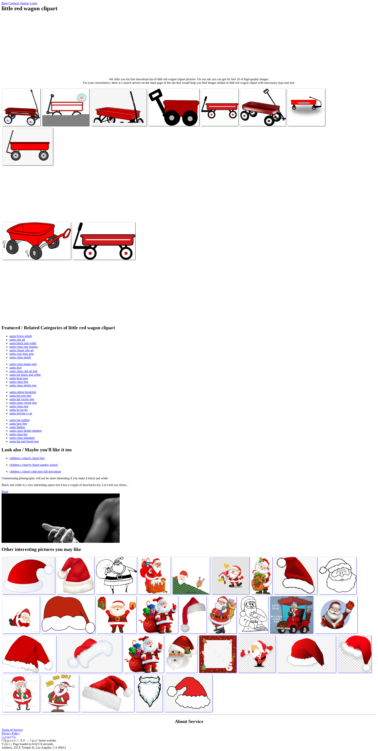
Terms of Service (12, 729)
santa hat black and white (25, 374)
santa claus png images (23, 346)
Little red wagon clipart (17, 120)
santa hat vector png (21, 399)
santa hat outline (19, 420)
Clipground (19, 739)
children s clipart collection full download (35, 471)
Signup (24, 3)
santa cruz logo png (21, 353)
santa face (15, 367)
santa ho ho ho (18, 409)
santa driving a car (20, 413)
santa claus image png (23, 364)
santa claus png (18, 406)
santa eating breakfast (22, 392)
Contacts (13, 3)
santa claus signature (22, 437)
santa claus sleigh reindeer (25, 430)
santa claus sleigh (20, 357)
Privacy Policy (11, 733)
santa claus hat (18, 434)
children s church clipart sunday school (33, 464)
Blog (5, 3)
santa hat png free (20, 395)
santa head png (18, 378)
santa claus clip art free (23, 371)
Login (33, 3)
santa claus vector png (23, 402)
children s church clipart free (27, 458)
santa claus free (18, 381)
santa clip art (17, 339)
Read (5, 491)
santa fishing (17, 427)
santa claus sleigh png (22, 385)
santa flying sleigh (20, 336)
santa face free (18, 423)
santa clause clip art (21, 350)
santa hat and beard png (24, 441)
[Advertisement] (189, 44)
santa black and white (22, 343)
